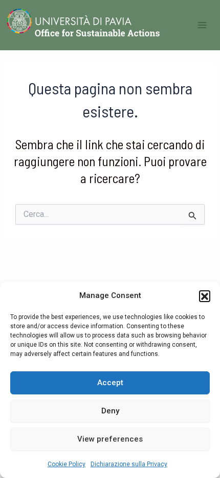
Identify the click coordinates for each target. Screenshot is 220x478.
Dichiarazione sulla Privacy (129, 464)
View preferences (110, 439)
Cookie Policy (66, 464)
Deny (110, 410)
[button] (205, 296)
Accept (110, 382)
